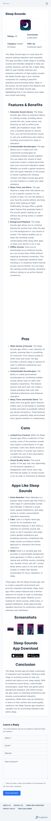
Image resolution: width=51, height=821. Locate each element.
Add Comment (11, 762)
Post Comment (11, 793)
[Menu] (47, 4)
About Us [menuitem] (7, 805)
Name (8, 738)
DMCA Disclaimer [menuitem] (25, 809)
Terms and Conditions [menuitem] (35, 805)
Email (8, 745)
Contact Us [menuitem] (18, 805)
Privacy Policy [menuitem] (9, 809)
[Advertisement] (25, 305)
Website (8, 753)
